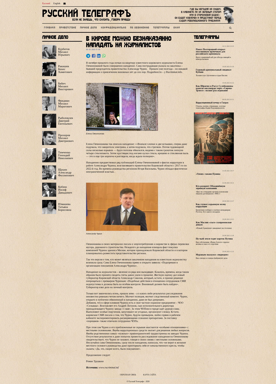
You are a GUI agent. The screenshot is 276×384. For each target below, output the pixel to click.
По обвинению (139, 27)
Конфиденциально (113, 27)
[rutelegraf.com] (86, 22)
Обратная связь (128, 375)
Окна (176, 27)
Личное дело (88, 27)
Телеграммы (161, 27)
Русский (46, 3)
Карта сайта (149, 375)
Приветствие (67, 27)
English (56, 3)
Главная (49, 27)
